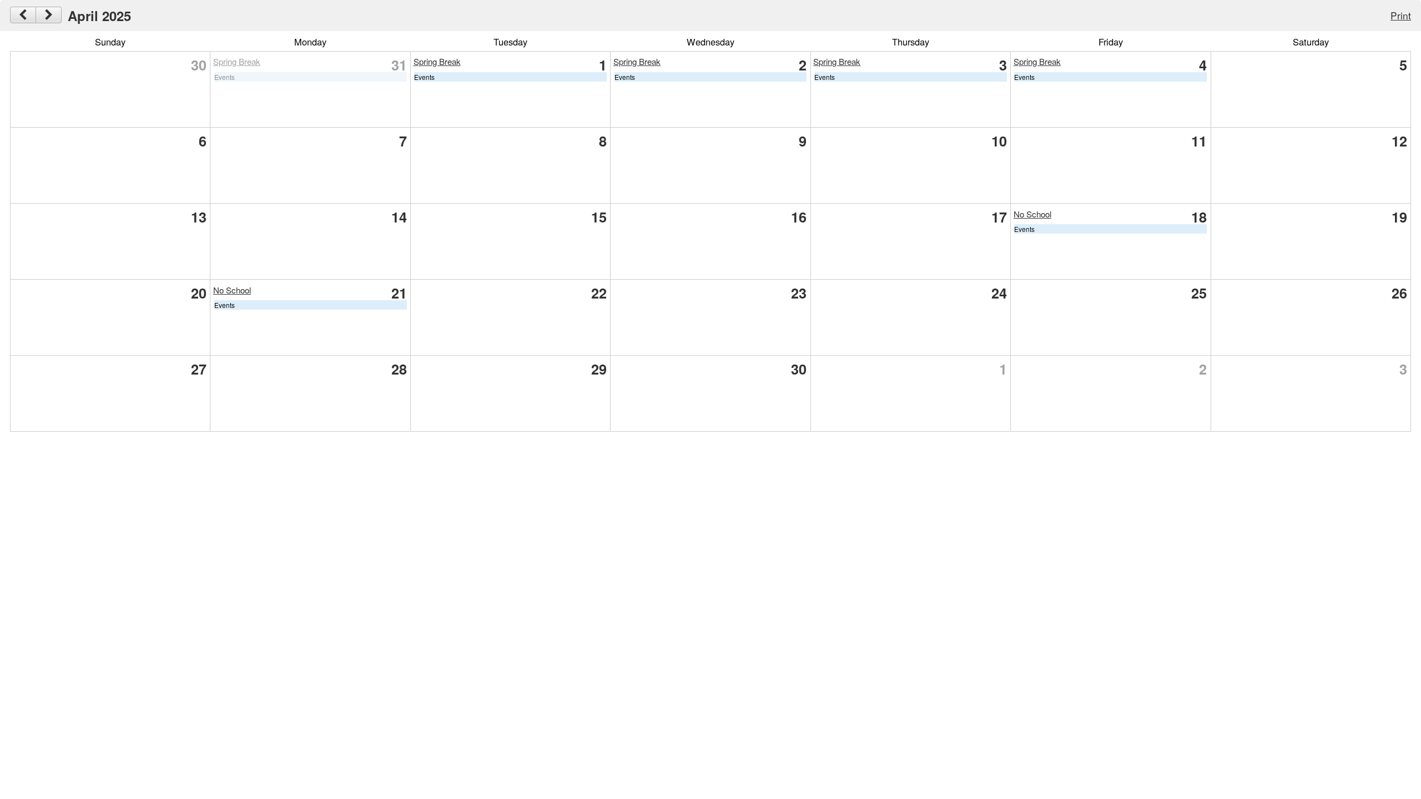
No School (1032, 214)
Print (1400, 15)
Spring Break (236, 61)
